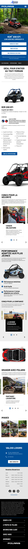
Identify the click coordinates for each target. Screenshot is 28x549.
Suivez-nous (7, 534)
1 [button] (11, 240)
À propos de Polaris (10, 525)
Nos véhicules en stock (14, 53)
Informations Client (10, 530)
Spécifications (13, 63)
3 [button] (17, 240)
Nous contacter (14, 462)
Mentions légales (14, 494)
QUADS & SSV (7, 520)
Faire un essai (14, 48)
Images (19, 63)
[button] (2, 242)
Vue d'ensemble (5, 63)
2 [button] (14, 240)
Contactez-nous (14, 44)
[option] (14, 222)
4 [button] (18, 408)
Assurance (6, 539)
